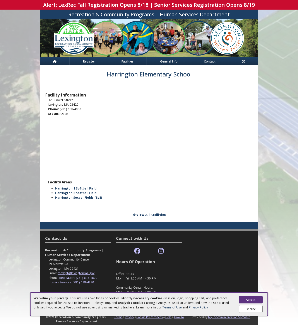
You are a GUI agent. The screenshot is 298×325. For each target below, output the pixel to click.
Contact (210, 61)
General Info (169, 61)
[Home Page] (55, 61)
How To (179, 317)
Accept (250, 300)
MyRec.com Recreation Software (229, 317)
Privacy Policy (198, 307)
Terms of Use (172, 307)
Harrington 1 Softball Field (75, 188)
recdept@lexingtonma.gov (76, 273)
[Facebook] (137, 251)
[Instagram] (161, 251)
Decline (250, 309)
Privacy (129, 317)
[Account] (243, 61)
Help (168, 317)
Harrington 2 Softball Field (75, 193)
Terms (118, 317)
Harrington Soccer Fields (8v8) (78, 197)
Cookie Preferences (149, 317)
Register (89, 61)
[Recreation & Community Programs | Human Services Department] (149, 38)
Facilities (127, 61)
